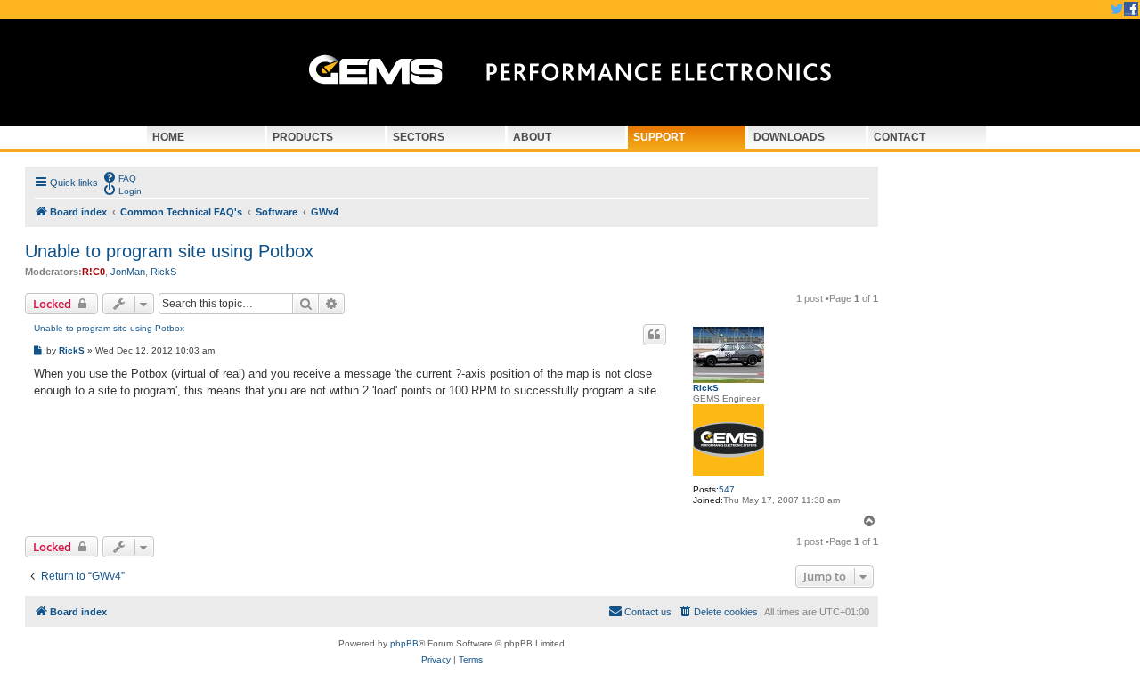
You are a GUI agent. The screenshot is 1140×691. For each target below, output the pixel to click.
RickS (163, 271)
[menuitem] (119, 177)
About (532, 137)
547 (727, 489)
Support (659, 137)
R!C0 (93, 271)
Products (303, 137)
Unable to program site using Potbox (169, 251)
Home (168, 137)
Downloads (789, 137)
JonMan (127, 271)
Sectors (418, 137)
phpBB (404, 643)
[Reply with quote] (654, 335)
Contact (899, 137)
